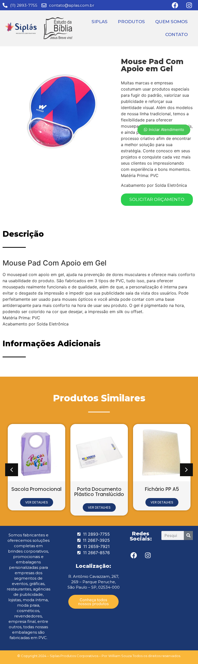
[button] (11, 469)
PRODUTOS (131, 21)
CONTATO (176, 34)
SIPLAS (100, 21)
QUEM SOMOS (171, 21)
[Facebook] (133, 555)
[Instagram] (147, 555)
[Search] (188, 535)
